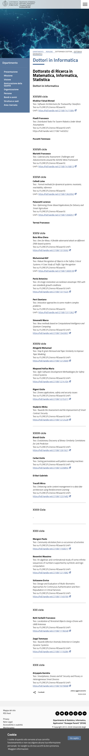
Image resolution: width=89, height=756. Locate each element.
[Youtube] (62, 713)
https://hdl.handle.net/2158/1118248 (50, 630)
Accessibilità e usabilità (13, 724)
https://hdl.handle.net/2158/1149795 (50, 596)
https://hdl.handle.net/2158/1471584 (56, 110)
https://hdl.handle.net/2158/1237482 (50, 496)
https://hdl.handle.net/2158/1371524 (50, 291)
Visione (7, 79)
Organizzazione (11, 89)
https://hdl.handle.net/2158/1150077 (50, 548)
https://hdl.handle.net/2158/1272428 (50, 419)
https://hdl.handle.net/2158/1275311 (50, 399)
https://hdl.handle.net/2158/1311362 (56, 312)
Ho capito (74, 738)
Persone (49, 51)
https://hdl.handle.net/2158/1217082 (50, 572)
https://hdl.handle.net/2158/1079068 (50, 685)
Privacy (6, 718)
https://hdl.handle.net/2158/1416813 (56, 166)
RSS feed (7, 713)
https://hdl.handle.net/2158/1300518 (56, 270)
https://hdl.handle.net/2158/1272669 (50, 360)
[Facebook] (66, 713)
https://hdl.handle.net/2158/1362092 (56, 194)
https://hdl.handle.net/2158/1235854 (50, 467)
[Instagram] (75, 713)
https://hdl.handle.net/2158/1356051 (56, 214)
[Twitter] (57, 713)
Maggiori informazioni (18, 748)
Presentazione (11, 71)
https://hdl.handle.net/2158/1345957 (50, 333)
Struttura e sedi (11, 101)
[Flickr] (85, 713)
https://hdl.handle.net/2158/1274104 (50, 381)
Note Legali (8, 721)
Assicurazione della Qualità (13, 84)
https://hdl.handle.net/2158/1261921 (50, 450)
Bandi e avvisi (10, 97)
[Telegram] (80, 713)
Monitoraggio (8, 727)
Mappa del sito (9, 710)
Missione (8, 75)
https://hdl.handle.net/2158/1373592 (50, 250)
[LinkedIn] (71, 713)
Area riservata (10, 104)
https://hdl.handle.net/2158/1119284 (50, 651)
